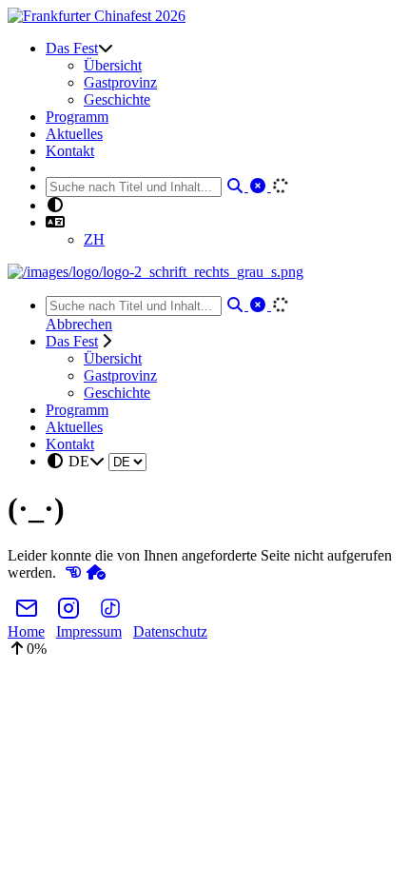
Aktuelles (74, 134)
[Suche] (236, 186)
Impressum (89, 631)
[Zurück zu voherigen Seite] (73, 572)
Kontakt (70, 151)
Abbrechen (79, 324)
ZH (94, 239)
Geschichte (117, 99)
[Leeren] (259, 186)
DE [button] (78, 461)
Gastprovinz (120, 82)
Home (26, 631)
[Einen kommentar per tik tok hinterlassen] (110, 614)
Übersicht (113, 65)
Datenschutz (170, 631)
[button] (55, 222)
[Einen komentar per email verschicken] (26, 614)
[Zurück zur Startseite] (96, 572)
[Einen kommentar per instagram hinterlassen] (68, 614)
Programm (77, 116)
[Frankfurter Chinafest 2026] (96, 16)
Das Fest (72, 48)
